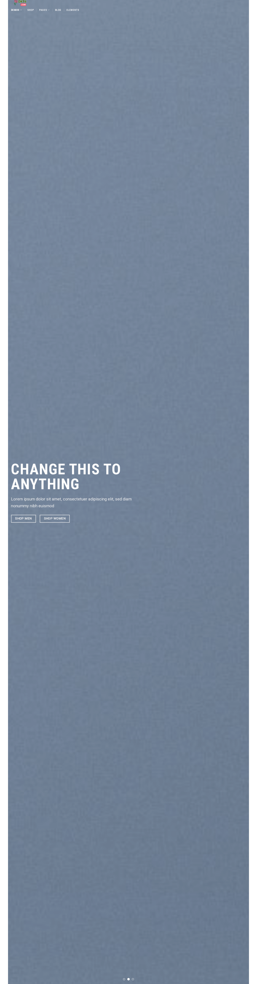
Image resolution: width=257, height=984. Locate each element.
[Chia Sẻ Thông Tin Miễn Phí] (34, 3)
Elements (72, 9)
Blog (58, 9)
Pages (43, 9)
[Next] (239, 492)
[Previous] (17, 492)
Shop (30, 9)
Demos (15, 9)
